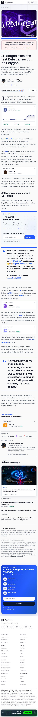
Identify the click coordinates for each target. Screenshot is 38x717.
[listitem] (3, 436)
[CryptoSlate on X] (3, 627)
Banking (7, 52)
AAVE (21, 296)
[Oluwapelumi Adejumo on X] (8, 454)
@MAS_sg (16, 261)
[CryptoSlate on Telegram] (17, 627)
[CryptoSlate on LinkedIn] (21, 627)
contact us (27, 48)
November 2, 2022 (14, 278)
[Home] (2, 7)
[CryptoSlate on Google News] (8, 627)
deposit (20, 315)
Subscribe (19, 603)
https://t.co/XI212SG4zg (22, 264)
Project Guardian (7, 139)
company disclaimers (17, 556)
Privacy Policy (12, 691)
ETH (20, 290)
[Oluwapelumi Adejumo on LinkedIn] (10, 454)
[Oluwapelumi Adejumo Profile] (3, 81)
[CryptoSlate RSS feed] (30, 627)
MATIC (10, 293)
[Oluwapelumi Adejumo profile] (3, 445)
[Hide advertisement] (35, 712)
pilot (6, 151)
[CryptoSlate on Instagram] (26, 627)
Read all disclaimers (20, 705)
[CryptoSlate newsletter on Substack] (12, 627)
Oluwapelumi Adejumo (15, 79)
